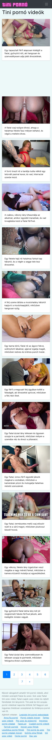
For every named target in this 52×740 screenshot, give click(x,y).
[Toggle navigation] (46, 4)
